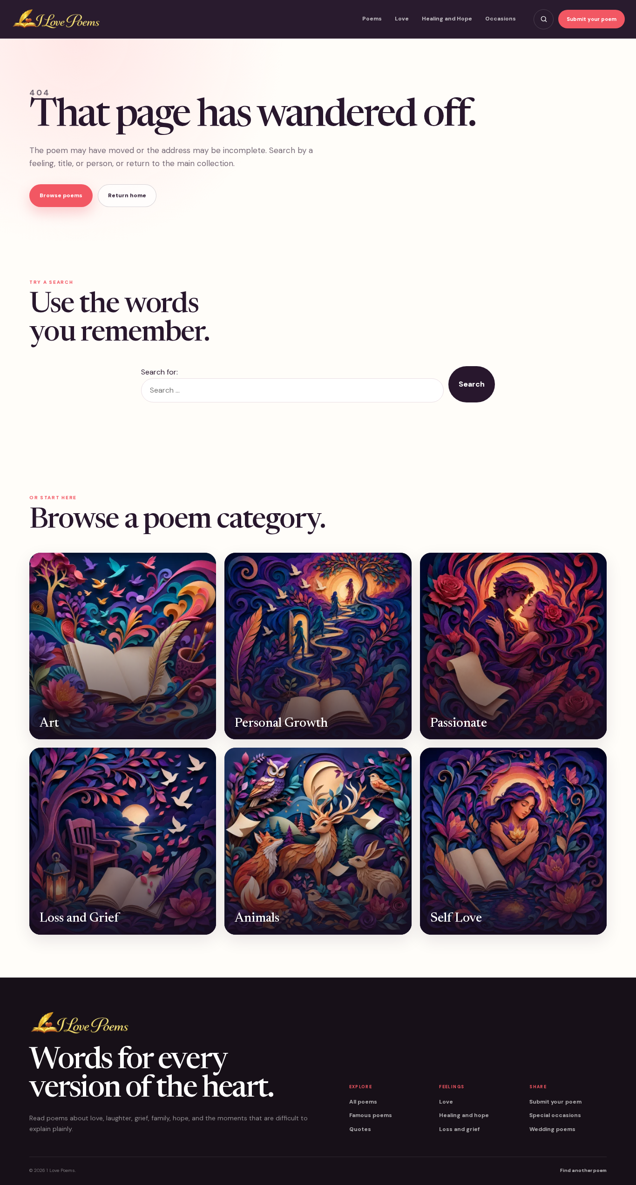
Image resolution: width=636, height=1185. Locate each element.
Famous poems (370, 1115)
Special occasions (555, 1115)
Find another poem (583, 1170)
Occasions (500, 18)
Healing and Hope (447, 18)
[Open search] (544, 19)
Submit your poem (591, 19)
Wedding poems (552, 1129)
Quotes (360, 1129)
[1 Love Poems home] (56, 19)
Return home (127, 195)
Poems (372, 18)
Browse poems (61, 195)
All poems (363, 1101)
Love (402, 18)
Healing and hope (464, 1115)
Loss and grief (459, 1129)
